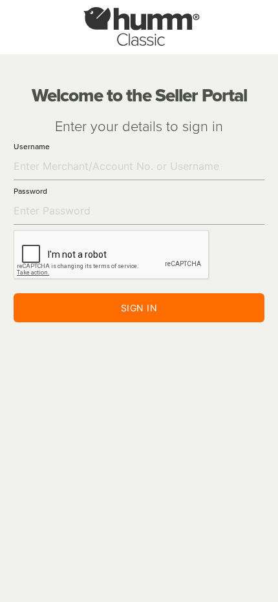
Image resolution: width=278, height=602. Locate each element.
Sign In (139, 307)
